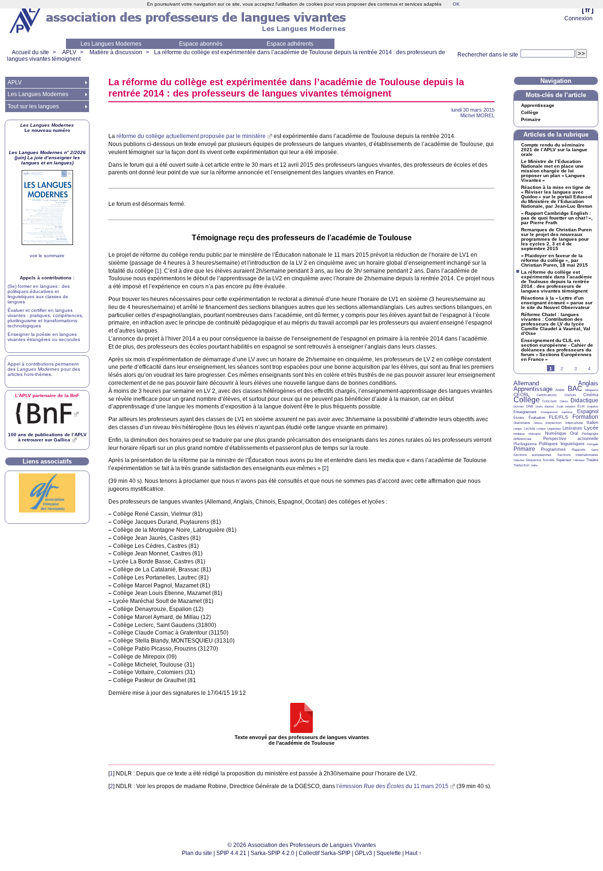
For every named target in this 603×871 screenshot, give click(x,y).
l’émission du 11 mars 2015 (392, 786)
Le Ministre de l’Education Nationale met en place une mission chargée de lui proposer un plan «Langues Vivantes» (553, 171)
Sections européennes (532, 454)
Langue (517, 428)
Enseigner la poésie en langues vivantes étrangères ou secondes (44, 337)
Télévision (579, 460)
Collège (529, 112)
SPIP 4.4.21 (231, 853)
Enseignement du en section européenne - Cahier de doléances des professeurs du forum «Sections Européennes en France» (557, 350)
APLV (69, 52)
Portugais (592, 444)
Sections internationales (577, 454)
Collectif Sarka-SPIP (324, 853)
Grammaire (521, 422)
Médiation (519, 433)
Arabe (559, 389)
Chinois (570, 395)
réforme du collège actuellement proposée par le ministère (191, 136)
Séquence (533, 460)
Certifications (547, 395)
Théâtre (592, 460)
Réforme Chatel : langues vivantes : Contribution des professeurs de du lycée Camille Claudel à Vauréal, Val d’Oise (555, 324)
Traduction (521, 465)
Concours (549, 401)
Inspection (554, 422)
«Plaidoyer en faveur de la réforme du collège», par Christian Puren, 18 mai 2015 (554, 260)
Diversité (518, 406)
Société (548, 460)
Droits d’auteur (545, 406)
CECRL (521, 394)
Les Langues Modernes (111, 44)
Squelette (388, 853)
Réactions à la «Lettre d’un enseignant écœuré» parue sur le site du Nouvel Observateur (557, 303)
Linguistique (554, 428)
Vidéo (534, 465)
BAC (575, 388)
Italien (592, 422)
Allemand (526, 383)
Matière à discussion (116, 52)
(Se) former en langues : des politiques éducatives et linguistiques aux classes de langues (39, 294)
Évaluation (537, 417)
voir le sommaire (47, 255)
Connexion (578, 18)
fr (587, 10)
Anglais (588, 383)
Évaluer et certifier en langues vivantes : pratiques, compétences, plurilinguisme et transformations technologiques (45, 318)
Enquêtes (592, 406)
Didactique (584, 400)
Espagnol (587, 411)
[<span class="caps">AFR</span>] (47, 510)
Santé (594, 449)
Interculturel (574, 422)
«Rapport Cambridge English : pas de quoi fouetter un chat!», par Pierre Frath (557, 218)
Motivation (535, 433)
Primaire (531, 119)
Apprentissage (537, 105)
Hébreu (538, 423)
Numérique (555, 433)
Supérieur (563, 460)
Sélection (518, 460)
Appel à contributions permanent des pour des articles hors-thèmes (44, 369)
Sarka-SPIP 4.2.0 (272, 853)
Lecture (529, 428)
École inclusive (566, 406)
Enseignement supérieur (557, 412)
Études (518, 417)
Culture (564, 401)
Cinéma (590, 394)
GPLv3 (363, 853)
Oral (574, 433)
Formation (585, 417)
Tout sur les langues (33, 106)
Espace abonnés (200, 44)
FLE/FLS (558, 417)
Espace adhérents (290, 44)
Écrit (581, 406)
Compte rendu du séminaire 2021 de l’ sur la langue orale (554, 150)
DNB (529, 406)
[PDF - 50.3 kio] (301, 718)
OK (456, 4)
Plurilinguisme (525, 444)
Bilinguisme (591, 390)
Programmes (553, 449)
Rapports (579, 449)
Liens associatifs (47, 461)
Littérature (572, 428)
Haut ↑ (413, 853)
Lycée (591, 428)
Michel (477, 115)
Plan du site (197, 853)
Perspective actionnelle (571, 438)
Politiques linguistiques (561, 443)
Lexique (541, 428)
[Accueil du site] (25, 19)
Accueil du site (30, 52)
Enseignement (524, 412)
